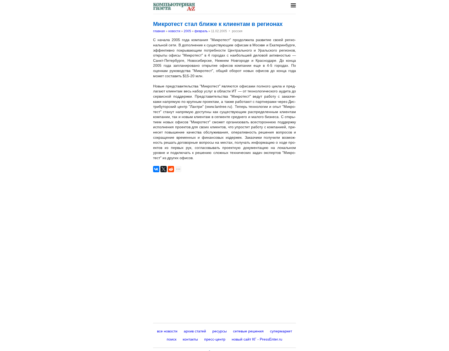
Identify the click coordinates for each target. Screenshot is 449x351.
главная (159, 31)
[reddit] (171, 169)
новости (174, 31)
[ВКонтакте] (156, 169)
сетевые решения (248, 331)
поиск (171, 339)
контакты (190, 339)
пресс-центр (214, 339)
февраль (201, 31)
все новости (167, 331)
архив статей (195, 331)
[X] (163, 169)
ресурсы (219, 331)
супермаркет (281, 331)
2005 (187, 31)
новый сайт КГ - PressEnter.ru (257, 339)
